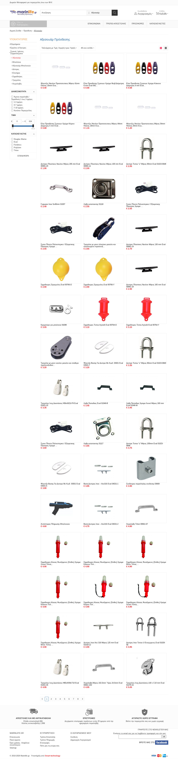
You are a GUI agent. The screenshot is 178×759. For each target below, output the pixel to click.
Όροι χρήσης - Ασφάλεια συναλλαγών (19, 744)
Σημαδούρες (17, 76)
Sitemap (13, 748)
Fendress (17, 145)
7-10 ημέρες (18, 108)
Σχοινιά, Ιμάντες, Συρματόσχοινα (17, 52)
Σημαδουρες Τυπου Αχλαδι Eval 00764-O (100, 325)
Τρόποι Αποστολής (116, 23)
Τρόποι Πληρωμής (47, 740)
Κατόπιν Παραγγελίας (23, 110)
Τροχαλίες (17, 80)
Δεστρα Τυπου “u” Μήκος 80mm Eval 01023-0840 (146, 363)
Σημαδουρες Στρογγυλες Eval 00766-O (56, 285)
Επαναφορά (23, 156)
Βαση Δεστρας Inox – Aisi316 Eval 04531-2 (101, 524)
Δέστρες (16, 69)
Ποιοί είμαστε (15, 740)
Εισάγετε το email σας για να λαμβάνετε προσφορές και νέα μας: (139, 733)
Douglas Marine (20, 139)
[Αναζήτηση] (115, 13)
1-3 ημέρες (18, 102)
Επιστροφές (45, 743)
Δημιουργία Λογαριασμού (81, 740)
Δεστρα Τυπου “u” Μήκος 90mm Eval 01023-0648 (146, 164)
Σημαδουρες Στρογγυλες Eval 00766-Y (99, 285)
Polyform (17, 148)
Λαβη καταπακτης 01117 (93, 443)
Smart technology (52, 756)
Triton (16, 150)
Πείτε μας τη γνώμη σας (49, 746)
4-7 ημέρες (18, 105)
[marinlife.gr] (23, 12)
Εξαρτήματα (15, 44)
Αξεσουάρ (17, 58)
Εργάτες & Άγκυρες (18, 48)
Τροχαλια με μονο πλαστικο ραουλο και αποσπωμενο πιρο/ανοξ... (100, 245)
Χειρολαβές (17, 84)
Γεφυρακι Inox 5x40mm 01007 (53, 204)
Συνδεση (74, 737)
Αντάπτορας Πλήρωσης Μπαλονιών (55, 524)
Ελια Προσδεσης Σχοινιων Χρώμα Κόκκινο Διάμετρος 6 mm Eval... (143, 84)
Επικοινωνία (94, 23)
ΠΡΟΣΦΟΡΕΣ (138, 23)
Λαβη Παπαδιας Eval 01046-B (96, 403)
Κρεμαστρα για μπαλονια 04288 (54, 325)
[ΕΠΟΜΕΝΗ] (82, 699)
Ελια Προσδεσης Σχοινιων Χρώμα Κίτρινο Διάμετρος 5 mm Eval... (57, 125)
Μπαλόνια (17, 62)
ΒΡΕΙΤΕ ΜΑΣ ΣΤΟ (146, 742)
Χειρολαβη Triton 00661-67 (137, 524)
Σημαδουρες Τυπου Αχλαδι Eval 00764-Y (142, 325)
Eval (16, 142)
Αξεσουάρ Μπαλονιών (22, 66)
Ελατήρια (16, 73)
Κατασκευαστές (157, 23)
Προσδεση (28, 31)
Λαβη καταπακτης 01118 (93, 204)
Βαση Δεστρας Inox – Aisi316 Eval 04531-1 (101, 484)
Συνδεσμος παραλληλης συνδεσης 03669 (143, 484)
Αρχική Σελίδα (15, 31)
